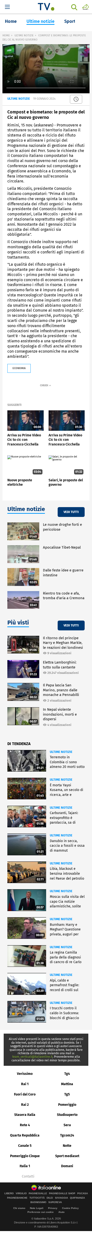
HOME (6, 35)
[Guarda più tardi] (76, 99)
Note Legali (36, 1208)
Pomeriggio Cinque (25, 1156)
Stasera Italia (24, 1115)
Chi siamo (19, 1208)
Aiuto (61, 1212)
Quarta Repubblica (24, 1135)
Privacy (52, 1208)
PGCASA (82, 1193)
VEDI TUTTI (71, 512)
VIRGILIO (21, 1193)
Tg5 (67, 1094)
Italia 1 (25, 1166)
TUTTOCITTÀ (37, 1198)
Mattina (67, 1084)
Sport (70, 21)
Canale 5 (25, 1146)
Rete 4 (25, 1125)
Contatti (28, 1177)
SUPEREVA (55, 1202)
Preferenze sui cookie (40, 1212)
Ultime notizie (40, 21)
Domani (67, 1166)
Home (11, 21)
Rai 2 (25, 1105)
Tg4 (67, 1074)
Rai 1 (25, 1084)
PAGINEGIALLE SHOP (62, 1193)
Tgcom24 (67, 1135)
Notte (67, 1146)
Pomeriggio (67, 1105)
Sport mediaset (67, 1156)
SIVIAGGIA (61, 1198)
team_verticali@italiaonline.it (32, 1056)
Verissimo (25, 1074)
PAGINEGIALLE (38, 1193)
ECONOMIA (19, 368)
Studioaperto (67, 1115)
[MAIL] (86, 6)
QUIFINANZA (77, 1198)
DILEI (50, 1198)
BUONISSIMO (38, 1202)
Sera (67, 1125)
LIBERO (9, 1193)
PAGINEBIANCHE (17, 1198)
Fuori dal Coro (25, 1094)
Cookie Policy (70, 1208)
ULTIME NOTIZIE (24, 35)
